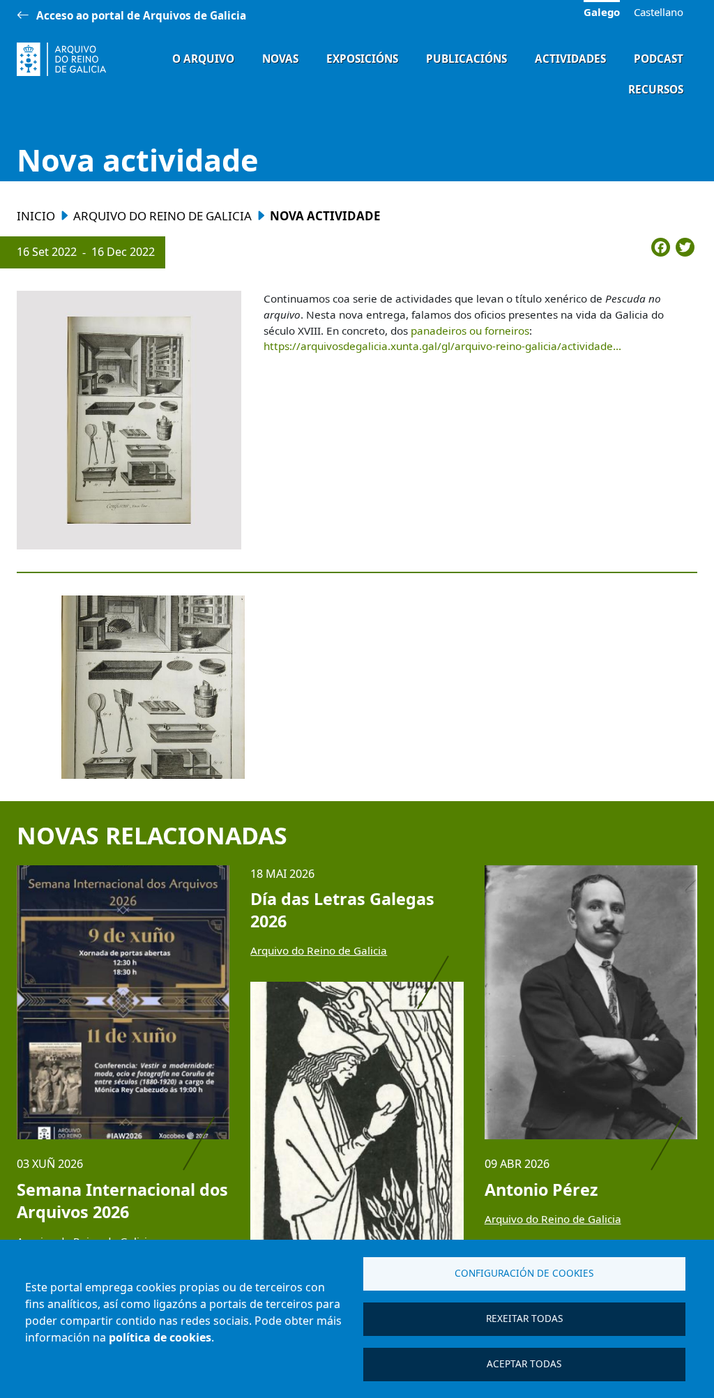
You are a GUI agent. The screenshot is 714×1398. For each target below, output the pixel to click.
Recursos (655, 89)
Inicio (36, 216)
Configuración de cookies (524, 1272)
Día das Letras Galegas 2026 (342, 910)
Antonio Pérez (541, 1189)
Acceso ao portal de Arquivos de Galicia (141, 15)
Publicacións (466, 59)
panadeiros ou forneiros (470, 330)
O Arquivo (203, 59)
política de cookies (160, 1337)
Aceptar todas (524, 1363)
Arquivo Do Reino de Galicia (162, 216)
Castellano (658, 12)
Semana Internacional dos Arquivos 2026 (122, 1200)
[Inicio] (61, 59)
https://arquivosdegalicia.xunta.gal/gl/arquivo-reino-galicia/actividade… (442, 346)
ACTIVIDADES (570, 59)
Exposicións (362, 59)
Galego (602, 12)
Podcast (658, 59)
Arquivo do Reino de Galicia (318, 950)
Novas (280, 59)
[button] (129, 420)
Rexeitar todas (524, 1318)
